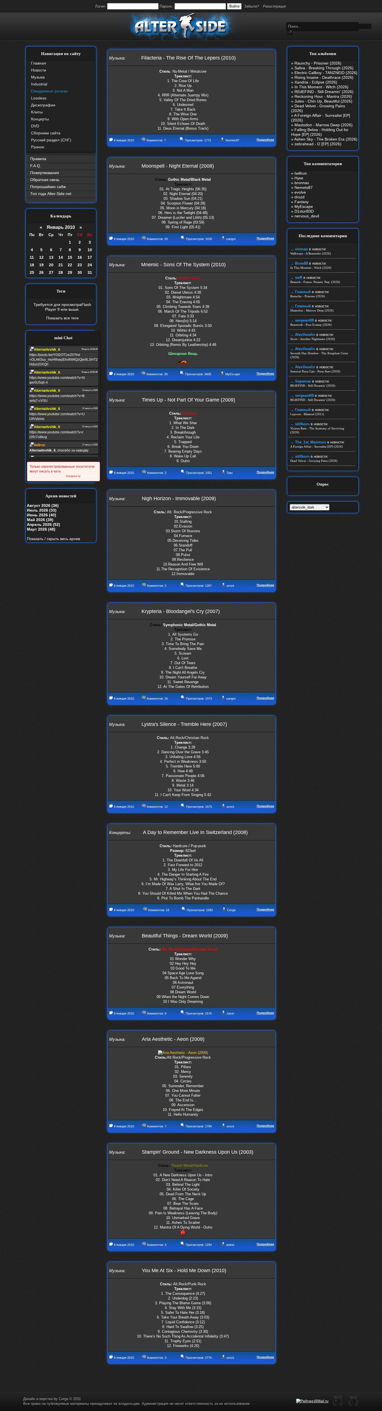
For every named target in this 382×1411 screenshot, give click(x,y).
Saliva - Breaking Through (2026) (323, 68)
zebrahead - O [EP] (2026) (317, 144)
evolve (300, 192)
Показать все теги (62, 318)
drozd (299, 197)
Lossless (38, 98)
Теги (60, 291)
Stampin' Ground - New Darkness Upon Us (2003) (197, 1152)
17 (90, 257)
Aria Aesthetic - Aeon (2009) (173, 1039)
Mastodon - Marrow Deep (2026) (323, 125)
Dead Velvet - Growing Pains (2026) (314, 460)
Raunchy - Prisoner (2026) (317, 63)
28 (60, 272)
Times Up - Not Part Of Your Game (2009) (188, 400)
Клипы (37, 112)
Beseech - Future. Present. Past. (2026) (315, 282)
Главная (38, 63)
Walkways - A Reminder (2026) (310, 253)
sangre (231, 239)
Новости (38, 70)
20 (51, 265)
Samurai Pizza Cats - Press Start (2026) (315, 371)
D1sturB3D (304, 211)
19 (41, 265)
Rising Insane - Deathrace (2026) (323, 77)
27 (51, 272)
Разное (37, 147)
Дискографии (43, 105)
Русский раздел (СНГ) (51, 140)
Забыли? (251, 6)
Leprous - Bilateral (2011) (307, 414)
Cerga (231, 910)
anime (230, 1244)
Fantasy (301, 201)
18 (32, 265)
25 (32, 272)
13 (51, 257)
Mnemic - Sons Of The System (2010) (183, 264)
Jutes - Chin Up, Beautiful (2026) (323, 101)
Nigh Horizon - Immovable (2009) (179, 498)
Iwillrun (300, 173)
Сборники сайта (45, 133)
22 (70, 265)
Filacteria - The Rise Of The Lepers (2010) (188, 58)
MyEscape (232, 374)
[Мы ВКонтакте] (353, 1405)
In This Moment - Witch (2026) (321, 87)
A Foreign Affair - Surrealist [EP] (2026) (316, 446)
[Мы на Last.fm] (338, 1405)
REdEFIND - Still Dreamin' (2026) (323, 91)
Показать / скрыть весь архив (53, 538)
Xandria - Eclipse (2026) (315, 82)
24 (90, 265)
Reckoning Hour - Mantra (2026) (323, 96)
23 (79, 265)
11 (32, 257)
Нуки (298, 178)
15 (70, 257)
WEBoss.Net (88, 476)
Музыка (38, 77)
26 (41, 272)
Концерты (40, 119)
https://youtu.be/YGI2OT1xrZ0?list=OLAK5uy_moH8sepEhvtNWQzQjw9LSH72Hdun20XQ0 (63, 359)
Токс (230, 472)
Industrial (39, 84)
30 (79, 272)
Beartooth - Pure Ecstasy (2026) (311, 324)
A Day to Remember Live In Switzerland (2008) (195, 832)
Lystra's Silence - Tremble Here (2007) (184, 724)
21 (60, 265)
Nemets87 (232, 140)
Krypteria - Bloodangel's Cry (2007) (181, 611)
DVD (35, 126)
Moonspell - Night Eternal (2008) (178, 166)
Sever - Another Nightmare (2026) (312, 339)
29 (70, 272)
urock (230, 585)
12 (41, 257)
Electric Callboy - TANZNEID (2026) (325, 72)
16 (79, 257)
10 (90, 250)
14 (60, 257)
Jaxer (230, 1013)
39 (166, 374)
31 (90, 272)
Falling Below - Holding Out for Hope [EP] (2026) (319, 132)
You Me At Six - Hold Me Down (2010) (184, 1270)
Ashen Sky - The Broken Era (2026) (325, 139)
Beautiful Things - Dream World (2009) (185, 936)
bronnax (301, 182)
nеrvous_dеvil (306, 216)
